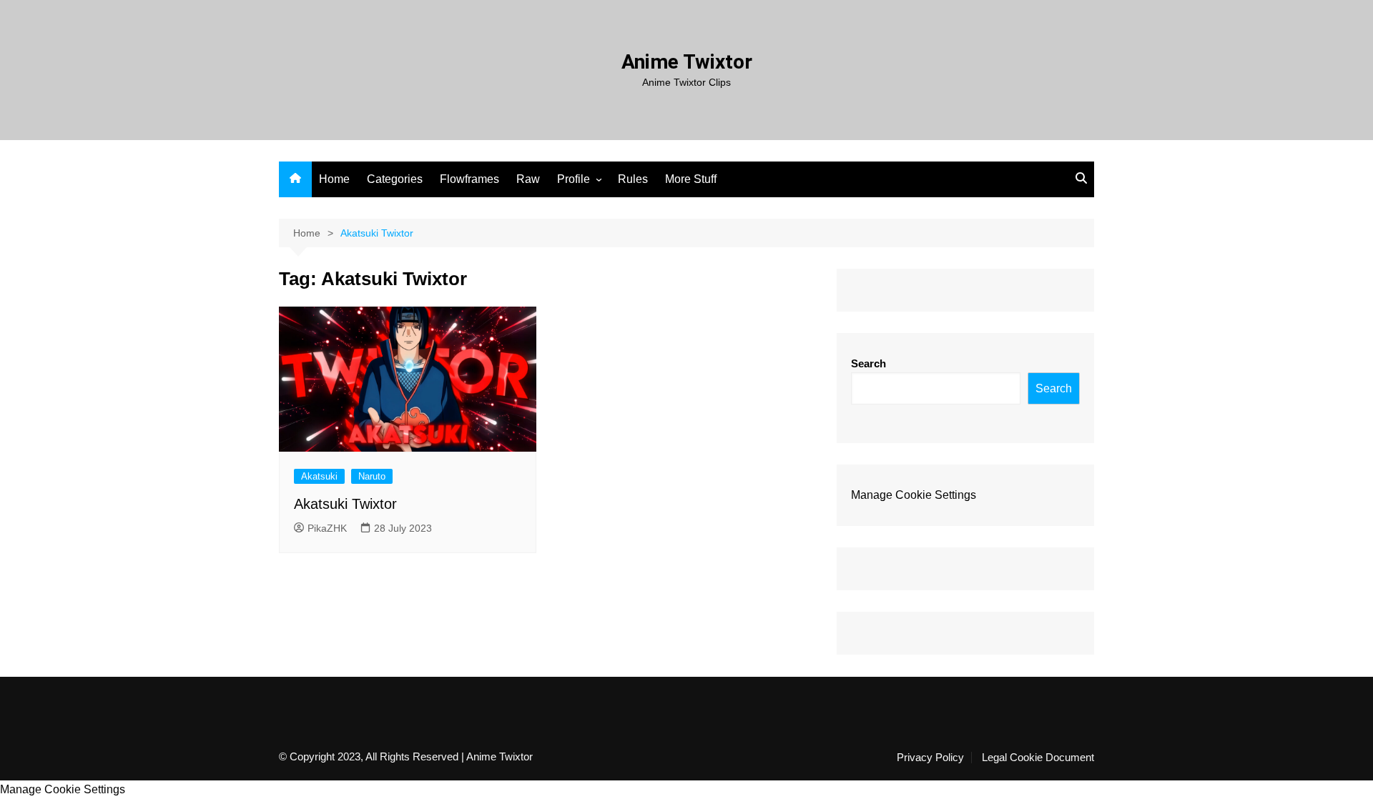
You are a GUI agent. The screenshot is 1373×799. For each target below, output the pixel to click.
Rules (633, 179)
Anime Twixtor (686, 62)
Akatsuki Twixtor (345, 504)
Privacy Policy (930, 757)
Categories (395, 179)
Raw (528, 179)
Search (868, 363)
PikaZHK (327, 528)
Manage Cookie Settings (913, 495)
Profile (573, 179)
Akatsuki (319, 476)
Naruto (371, 476)
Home (334, 179)
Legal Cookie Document (1038, 757)
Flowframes (469, 179)
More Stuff (691, 179)
